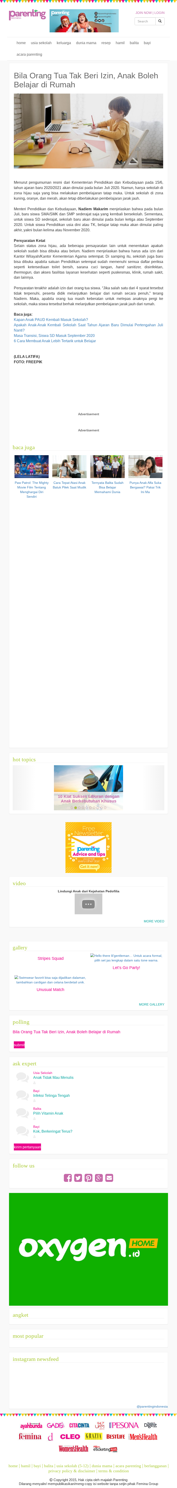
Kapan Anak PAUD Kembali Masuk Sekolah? (51, 320)
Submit (19, 1045)
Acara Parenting (29, 54)
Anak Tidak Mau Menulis (53, 1077)
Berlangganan (155, 1466)
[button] (24, 787)
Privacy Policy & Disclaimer (71, 1471)
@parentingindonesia (152, 1406)
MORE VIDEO (154, 921)
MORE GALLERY (151, 1004)
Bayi (147, 43)
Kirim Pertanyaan (27, 1147)
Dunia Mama (86, 43)
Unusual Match (50, 989)
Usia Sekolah (41, 43)
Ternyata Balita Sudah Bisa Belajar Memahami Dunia (107, 487)
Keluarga (64, 43)
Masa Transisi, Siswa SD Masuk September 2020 (54, 336)
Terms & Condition (113, 1471)
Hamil (120, 43)
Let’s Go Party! (126, 967)
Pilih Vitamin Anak (48, 1113)
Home (21, 43)
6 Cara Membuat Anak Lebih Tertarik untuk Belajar (55, 341)
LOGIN (159, 13)
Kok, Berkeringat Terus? (52, 1131)
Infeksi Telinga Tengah (51, 1096)
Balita (134, 43)
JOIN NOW (144, 13)
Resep (106, 43)
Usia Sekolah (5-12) (72, 1466)
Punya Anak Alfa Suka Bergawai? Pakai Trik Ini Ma (145, 487)
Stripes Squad (51, 958)
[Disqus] (89, 559)
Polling (21, 1022)
